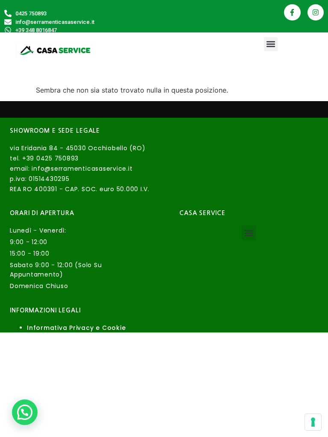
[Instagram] (316, 12)
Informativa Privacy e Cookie (76, 327)
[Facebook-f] (292, 12)
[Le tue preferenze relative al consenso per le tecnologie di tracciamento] (313, 422)
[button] (271, 44)
